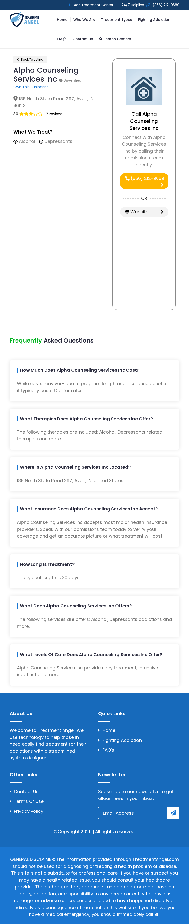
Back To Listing (31, 59)
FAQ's (62, 38)
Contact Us (83, 38)
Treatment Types (116, 19)
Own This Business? (30, 86)
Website (138, 212)
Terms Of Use (29, 801)
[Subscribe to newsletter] (173, 813)
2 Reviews (54, 114)
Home (62, 19)
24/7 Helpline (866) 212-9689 (150, 4)
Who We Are (84, 19)
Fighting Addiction (154, 19)
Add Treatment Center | (95, 4)
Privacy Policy (28, 811)
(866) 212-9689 (146, 178)
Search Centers (116, 38)
